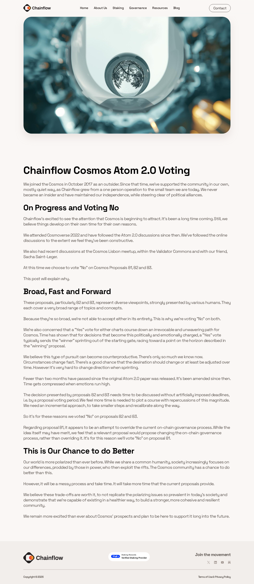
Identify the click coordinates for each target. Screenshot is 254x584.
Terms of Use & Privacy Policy (214, 576)
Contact (220, 8)
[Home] (37, 8)
